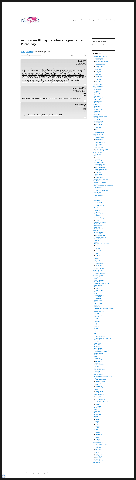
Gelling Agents (98, 446)
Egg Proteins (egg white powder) (53, 72)
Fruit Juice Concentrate (100, 222)
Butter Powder (26, 70)
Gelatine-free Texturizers (100, 444)
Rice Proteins (56, 79)
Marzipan (96, 240)
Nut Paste (96, 242)
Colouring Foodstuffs (99, 144)
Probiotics (96, 316)
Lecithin (69, 74)
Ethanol (96, 292)
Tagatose (62, 80)
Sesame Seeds (64, 79)
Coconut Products (98, 232)
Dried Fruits (97, 215)
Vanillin (30, 82)
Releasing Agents (98, 353)
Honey (96, 389)
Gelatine (42, 73)
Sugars (96, 429)
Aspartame (81, 69)
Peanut (97, 252)
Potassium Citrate (36, 79)
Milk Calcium (97, 154)
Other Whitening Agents (101, 149)
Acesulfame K (32, 69)
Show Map (80, 84)
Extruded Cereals (98, 109)
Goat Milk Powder (99, 171)
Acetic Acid (39, 69)
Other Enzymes (99, 290)
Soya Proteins (30, 80)
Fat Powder (80, 72)
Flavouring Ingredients (98, 192)
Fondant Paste (99, 386)
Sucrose (47, 80)
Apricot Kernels (99, 263)
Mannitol (97, 424)
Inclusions (24, 74)
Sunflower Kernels (55, 80)
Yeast (66, 82)
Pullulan (96, 318)
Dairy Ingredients (97, 152)
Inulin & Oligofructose (44, 74)
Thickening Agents (99, 456)
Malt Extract (97, 200)
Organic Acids (97, 69)
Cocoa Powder (98, 131)
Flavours (96, 197)
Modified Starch (66, 76)
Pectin (23, 79)
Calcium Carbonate (99, 280)
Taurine (96, 330)
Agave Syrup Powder (100, 379)
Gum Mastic (97, 306)
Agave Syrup (97, 378)
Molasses (96, 413)
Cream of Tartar (30, 72)
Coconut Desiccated (100, 235)
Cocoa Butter (98, 126)
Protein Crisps (97, 343)
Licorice (96, 199)
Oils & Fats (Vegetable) (98, 270)
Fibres (95, 293)
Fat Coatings (72, 72)
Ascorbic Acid (98, 73)
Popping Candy (98, 315)
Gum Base (96, 305)
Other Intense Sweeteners (67, 77)
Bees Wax (97, 358)
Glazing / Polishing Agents (101, 351)
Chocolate (69, 70)
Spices (95, 323)
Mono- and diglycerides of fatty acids (103, 185)
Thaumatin (77, 80)
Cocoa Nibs (98, 129)
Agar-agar (46, 69)
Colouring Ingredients (98, 134)
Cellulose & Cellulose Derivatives (56, 70)
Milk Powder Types (99, 162)
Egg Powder (97, 91)
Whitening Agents (98, 147)
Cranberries (98, 217)
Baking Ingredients (98, 86)
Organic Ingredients (52, 98)
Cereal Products (97, 104)
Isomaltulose (98, 434)
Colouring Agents (98, 136)
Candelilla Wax (99, 359)
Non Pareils (97, 99)
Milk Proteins (51, 76)
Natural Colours (32, 77)
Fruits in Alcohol (98, 229)
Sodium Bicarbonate (99, 320)
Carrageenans (43, 70)
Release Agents (77, 98)
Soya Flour (96, 321)
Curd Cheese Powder (100, 167)
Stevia (36, 80)
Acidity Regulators (98, 58)
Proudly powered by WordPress (43, 473)
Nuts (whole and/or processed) (102, 243)
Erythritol (65, 72)
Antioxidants (97, 278)
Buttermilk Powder (100, 164)
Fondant (96, 384)
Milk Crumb (98, 172)
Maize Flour (97, 111)
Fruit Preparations (27, 73)
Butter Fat (97, 159)
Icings (95, 94)
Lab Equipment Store (94, 20)
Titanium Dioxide (99, 151)
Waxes (96, 356)
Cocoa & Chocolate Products (100, 116)
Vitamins (35, 82)
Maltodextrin (97, 371)
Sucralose (41, 80)
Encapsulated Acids (99, 68)
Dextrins (96, 366)
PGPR (70, 98)
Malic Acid (98, 79)
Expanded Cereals (98, 108)
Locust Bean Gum (99, 461)
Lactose (64, 74)
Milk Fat (96, 156)
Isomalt (97, 419)
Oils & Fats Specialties (53, 77)
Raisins (97, 220)
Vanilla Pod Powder (99, 205)
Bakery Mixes (97, 89)
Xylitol (62, 82)
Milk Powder (44, 76)
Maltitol (30, 76)
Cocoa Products (98, 122)
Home (23, 51)
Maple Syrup (36, 76)
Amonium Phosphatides (61, 69)
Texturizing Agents (98, 442)
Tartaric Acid (69, 80)
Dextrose (97, 431)
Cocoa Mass (98, 127)
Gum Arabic (63, 73)
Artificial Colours (73, 69)
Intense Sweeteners (99, 394)
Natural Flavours (42, 77)
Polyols (96, 416)
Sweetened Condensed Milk (101, 179)
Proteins (95, 335)
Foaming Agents (98, 298)
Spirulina (96, 326)
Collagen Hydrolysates (99, 336)
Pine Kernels (98, 265)
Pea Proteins (77, 77)
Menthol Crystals (98, 202)
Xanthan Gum (56, 82)
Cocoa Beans (98, 124)
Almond (51, 69)
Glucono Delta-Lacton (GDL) (102, 61)
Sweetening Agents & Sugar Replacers (102, 376)
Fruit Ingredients (97, 209)
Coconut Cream (99, 234)
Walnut (40, 82)
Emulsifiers (29, 51)
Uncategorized (96, 462)
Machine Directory (109, 20)
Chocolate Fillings (98, 121)
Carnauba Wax (99, 361)
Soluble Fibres (99, 297)
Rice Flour (96, 113)
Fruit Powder (97, 224)
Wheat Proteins (47, 82)
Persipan (96, 258)
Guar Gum (56, 73)
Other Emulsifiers (63, 98)
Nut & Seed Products (98, 230)
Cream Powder (40, 72)
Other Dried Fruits (100, 219)
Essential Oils (97, 194)
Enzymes (96, 287)
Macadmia (98, 250)
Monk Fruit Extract (100, 399)
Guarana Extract (98, 303)
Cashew (97, 247)
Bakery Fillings (98, 88)
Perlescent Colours (100, 142)
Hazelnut (69, 73)
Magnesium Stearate (99, 311)
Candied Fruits (97, 210)
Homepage (73, 20)
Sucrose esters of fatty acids (101, 190)
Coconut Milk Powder (100, 237)
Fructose (97, 432)
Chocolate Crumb (98, 119)
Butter (97, 157)
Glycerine (96, 301)
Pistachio (28, 79)
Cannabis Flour (98, 282)
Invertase (97, 288)
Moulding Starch (98, 374)
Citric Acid (75, 70)
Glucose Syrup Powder (99, 369)
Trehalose (24, 82)
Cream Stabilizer (98, 285)
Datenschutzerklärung (28, 473)
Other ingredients (97, 277)
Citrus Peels (97, 212)
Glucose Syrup (49, 73)
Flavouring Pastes (98, 195)
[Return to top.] (85, 84)
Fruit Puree (97, 227)
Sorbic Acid (81, 79)
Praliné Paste (97, 260)
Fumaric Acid (36, 73)
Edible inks (97, 146)
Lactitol (59, 74)
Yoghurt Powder (99, 177)
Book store (82, 20)
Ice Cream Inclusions (99, 310)
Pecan (83, 77)
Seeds (95, 262)
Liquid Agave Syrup (100, 381)
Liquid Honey (76, 74)
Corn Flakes (97, 106)
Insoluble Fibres (32, 74)
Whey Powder (98, 175)
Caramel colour (34, 70)
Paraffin (97, 363)
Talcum (96, 328)
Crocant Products (98, 238)
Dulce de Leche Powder (101, 169)
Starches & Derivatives (98, 364)
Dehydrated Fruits (98, 214)
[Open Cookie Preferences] (3, 478)
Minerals (58, 76)
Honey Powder (77, 73)
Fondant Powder (99, 388)
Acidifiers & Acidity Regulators (100, 56)
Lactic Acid (54, 74)
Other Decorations (98, 101)
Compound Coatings (99, 132)
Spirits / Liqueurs (98, 325)
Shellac (96, 355)
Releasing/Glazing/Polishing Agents (102, 350)
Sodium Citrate (73, 79)
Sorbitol (24, 80)
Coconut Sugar (98, 383)
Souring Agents (98, 84)
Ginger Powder (98, 300)
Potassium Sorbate (47, 79)
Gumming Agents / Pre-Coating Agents (104, 308)
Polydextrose (97, 414)
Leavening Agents (98, 98)
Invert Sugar (97, 409)
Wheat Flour (97, 114)
